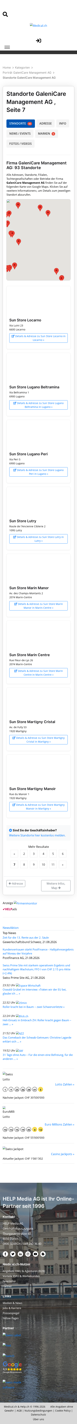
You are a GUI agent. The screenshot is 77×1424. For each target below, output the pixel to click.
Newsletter (9, 1281)
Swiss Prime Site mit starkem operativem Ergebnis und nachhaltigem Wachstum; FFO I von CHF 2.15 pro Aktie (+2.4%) (36, 969)
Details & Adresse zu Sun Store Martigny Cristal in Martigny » (40, 739)
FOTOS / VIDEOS (20, 144)
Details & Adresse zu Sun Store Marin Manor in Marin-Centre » (40, 605)
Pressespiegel (11, 1313)
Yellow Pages (11, 1318)
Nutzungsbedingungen (38, 1410)
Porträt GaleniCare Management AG (27, 72)
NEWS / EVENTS (20, 134)
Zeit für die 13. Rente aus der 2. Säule (26, 937)
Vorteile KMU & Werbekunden (21, 1276)
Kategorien (22, 67)
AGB (19, 1410)
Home (7, 67)
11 (53, 865)
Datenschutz (38, 1414)
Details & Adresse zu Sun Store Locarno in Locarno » (40, 338)
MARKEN (46, 134)
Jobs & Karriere (12, 1308)
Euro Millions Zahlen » (59, 1124)
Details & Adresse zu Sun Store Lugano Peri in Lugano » (40, 472)
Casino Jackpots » (62, 1154)
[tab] (6, 928)
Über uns (38, 1419)
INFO (62, 123)
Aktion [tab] (14, 928)
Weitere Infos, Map (56, 886)
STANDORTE (20, 123)
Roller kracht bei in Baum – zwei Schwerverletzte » (33, 1007)
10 (43, 865)
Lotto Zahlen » (64, 1084)
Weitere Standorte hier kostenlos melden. (37, 835)
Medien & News (12, 1303)
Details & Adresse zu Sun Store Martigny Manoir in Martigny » (40, 806)
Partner (7, 1286)
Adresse (17, 884)
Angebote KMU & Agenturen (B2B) (24, 1271)
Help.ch (24, 1406)
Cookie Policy (63, 1410)
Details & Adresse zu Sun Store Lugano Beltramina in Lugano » (40, 405)
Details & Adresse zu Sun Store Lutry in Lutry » (40, 538)
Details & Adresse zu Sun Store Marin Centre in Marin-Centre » (40, 672)
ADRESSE (45, 123)
